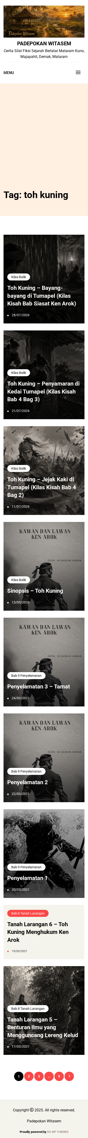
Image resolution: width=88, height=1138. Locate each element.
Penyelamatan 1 (27, 878)
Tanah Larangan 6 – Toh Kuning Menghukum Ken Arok (38, 932)
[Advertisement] (44, 141)
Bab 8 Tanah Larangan (28, 913)
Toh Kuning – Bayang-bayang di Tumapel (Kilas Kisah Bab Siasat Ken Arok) (41, 296)
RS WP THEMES (58, 1132)
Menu (9, 73)
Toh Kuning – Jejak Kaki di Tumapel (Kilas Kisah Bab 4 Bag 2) (41, 487)
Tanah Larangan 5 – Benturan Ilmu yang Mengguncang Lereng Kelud (42, 1027)
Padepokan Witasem (44, 43)
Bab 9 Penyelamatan (26, 675)
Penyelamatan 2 (27, 782)
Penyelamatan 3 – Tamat (38, 686)
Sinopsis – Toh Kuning (35, 591)
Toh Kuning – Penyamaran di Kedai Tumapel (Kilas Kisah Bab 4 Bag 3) (43, 391)
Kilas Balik (18, 277)
